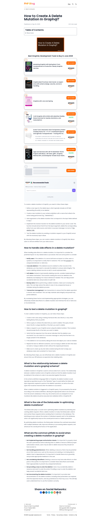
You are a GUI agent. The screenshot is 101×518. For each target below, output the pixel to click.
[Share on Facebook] (41, 492)
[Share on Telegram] (49, 492)
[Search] (73, 4)
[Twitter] (76, 515)
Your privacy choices (62, 515)
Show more (30, 33)
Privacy (53, 515)
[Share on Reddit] (55, 492)
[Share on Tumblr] (57, 492)
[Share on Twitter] (44, 492)
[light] (76, 4)
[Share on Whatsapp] (52, 492)
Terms (48, 515)
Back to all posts (30, 9)
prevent (68, 261)
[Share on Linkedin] (46, 492)
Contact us (72, 515)
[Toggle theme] (74, 183)
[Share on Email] (60, 492)
